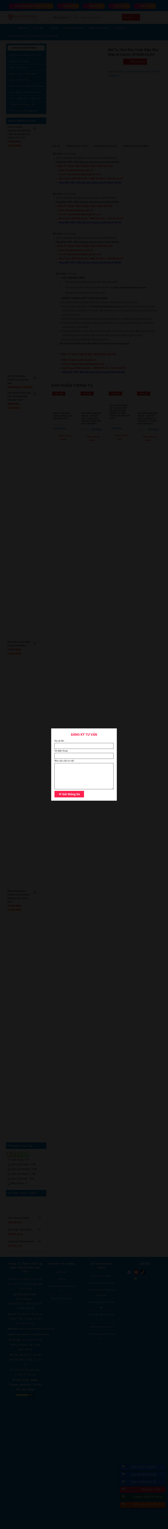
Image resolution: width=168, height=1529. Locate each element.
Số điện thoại (61, 750)
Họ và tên (59, 740)
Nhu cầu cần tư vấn (64, 761)
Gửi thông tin (71, 794)
